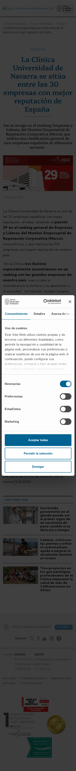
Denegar (38, 466)
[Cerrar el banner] (70, 301)
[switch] (65, 396)
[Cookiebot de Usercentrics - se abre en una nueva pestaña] (45, 301)
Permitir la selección (38, 453)
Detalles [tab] (39, 313)
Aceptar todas (38, 440)
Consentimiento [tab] (16, 313)
